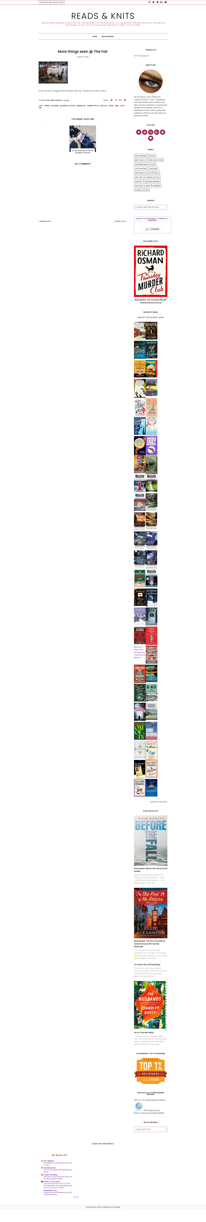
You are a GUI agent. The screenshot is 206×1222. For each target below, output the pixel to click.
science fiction (142, 190)
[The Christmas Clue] (140, 682)
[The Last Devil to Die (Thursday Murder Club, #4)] (140, 796)
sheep (117, 106)
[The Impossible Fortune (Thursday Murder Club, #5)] (151, 777)
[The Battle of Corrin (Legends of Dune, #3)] (151, 473)
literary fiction (152, 177)
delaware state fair (67, 106)
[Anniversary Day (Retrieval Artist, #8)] (140, 510)
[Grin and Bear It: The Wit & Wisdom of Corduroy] (151, 644)
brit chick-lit (141, 160)
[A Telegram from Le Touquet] (151, 395)
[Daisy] (151, 339)
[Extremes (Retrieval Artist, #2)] (140, 569)
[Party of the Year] (140, 605)
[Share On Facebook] (116, 100)
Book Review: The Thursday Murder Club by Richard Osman (151, 301)
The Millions (49, 1161)
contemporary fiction (145, 164)
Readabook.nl (49, 1168)
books (152, 156)
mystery (138, 181)
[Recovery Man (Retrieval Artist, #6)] (151, 531)
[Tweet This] (111, 100)
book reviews (141, 156)
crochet (153, 169)
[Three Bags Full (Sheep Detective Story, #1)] (151, 377)
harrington (81, 106)
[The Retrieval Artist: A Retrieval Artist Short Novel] (151, 586)
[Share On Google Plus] (120, 100)
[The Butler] (151, 358)
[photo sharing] (53, 83)
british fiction (156, 160)
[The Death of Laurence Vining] (140, 340)
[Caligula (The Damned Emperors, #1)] (140, 358)
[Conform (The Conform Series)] (140, 758)
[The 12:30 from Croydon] (151, 719)
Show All (76, 1197)
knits (156, 173)
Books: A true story (52, 1181)
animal (47, 106)
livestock (104, 106)
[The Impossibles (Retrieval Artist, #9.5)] (140, 491)
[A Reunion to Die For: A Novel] (140, 377)
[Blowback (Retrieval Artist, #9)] (151, 491)
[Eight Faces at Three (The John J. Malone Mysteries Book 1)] (140, 434)
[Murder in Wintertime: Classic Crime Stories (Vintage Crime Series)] (151, 606)
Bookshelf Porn (50, 1190)
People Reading (50, 1175)
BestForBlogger (115, 1207)
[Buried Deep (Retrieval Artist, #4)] (139, 531)
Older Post (120, 221)
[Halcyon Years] (140, 720)
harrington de (92, 106)
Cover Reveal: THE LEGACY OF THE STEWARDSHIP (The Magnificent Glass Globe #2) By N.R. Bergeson (58, 1186)
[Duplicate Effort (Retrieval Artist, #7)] (151, 511)
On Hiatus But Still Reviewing (147, 964)
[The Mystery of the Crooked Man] (140, 416)
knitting (139, 177)
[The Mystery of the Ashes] (140, 397)
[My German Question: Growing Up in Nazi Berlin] (139, 778)
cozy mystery (141, 169)
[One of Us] (140, 739)
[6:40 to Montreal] (151, 701)
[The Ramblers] (151, 682)
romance (156, 186)
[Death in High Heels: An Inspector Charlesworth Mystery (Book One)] (140, 658)
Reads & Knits (103, 16)
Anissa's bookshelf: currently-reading (152, 219)
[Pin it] (125, 100)
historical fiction (143, 173)
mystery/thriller (152, 181)
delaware (54, 106)
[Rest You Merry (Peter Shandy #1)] (140, 644)
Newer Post (45, 221)
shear (111, 106)
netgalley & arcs (142, 186)
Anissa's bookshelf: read (151, 317)
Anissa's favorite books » (158, 802)
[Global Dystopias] (151, 739)
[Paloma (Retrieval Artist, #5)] (140, 550)
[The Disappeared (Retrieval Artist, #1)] (151, 569)
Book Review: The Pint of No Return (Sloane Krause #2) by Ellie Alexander (149, 944)
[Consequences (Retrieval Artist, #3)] (151, 550)
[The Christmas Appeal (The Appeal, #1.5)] (140, 587)
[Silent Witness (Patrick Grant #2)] (151, 759)
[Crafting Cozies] (151, 416)
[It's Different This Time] (140, 472)
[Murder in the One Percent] (151, 796)
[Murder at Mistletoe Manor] (140, 701)
